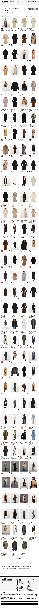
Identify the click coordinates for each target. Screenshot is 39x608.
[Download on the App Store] (4, 580)
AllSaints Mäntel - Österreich (19, 583)
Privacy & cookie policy (30, 590)
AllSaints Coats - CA (18, 581)
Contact (28, 588)
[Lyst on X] (4, 578)
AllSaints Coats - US (18, 582)
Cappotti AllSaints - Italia (19, 588)
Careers (28, 587)
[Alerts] (23, 1)
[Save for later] (9, 29)
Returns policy (29, 583)
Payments (28, 584)
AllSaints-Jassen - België (19, 590)
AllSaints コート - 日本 (19, 589)
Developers (28, 586)
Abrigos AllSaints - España (19, 586)
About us (28, 581)
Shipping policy (29, 582)
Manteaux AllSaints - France (19, 587)
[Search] (16, 1)
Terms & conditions (29, 589)
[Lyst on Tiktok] (3, 578)
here (32, 16)
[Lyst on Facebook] (5, 578)
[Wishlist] (26, 1)
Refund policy (29, 585)
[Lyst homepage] (5, 2)
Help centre (28, 580)
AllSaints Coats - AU (18, 580)
